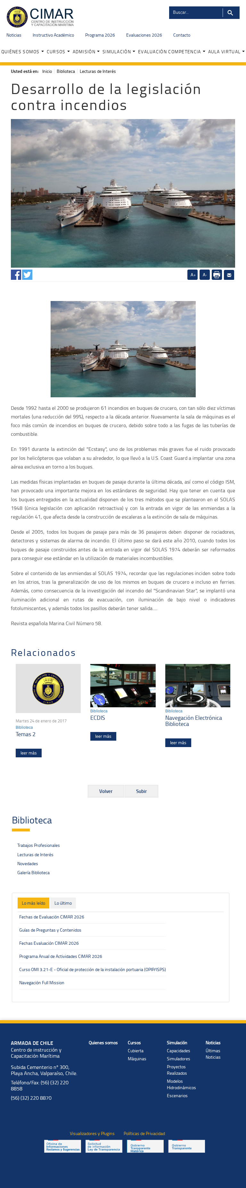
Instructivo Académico (53, 35)
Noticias (13, 35)
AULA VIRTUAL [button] (224, 51)
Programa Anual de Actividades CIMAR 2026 (60, 956)
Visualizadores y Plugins (92, 1133)
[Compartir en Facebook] (16, 273)
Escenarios (177, 1095)
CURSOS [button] (56, 51)
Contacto (181, 35)
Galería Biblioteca (33, 872)
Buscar (231, 12)
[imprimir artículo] (217, 275)
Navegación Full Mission (41, 982)
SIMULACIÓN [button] (116, 51)
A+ (193, 274)
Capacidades (178, 1050)
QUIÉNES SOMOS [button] (20, 51)
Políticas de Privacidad (144, 1133)
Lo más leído (33, 903)
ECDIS (97, 717)
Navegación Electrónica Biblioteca (193, 721)
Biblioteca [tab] (32, 819)
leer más (28, 753)
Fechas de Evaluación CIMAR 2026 (51, 917)
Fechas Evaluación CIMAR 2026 (49, 943)
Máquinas (137, 1058)
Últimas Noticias (213, 1053)
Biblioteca (66, 71)
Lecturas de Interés (98, 71)
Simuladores (178, 1058)
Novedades (27, 863)
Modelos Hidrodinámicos (181, 1084)
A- (205, 274)
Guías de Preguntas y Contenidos (50, 930)
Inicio (47, 71)
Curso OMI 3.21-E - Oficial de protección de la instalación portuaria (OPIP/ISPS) (92, 969)
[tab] (33, 903)
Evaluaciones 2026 (144, 35)
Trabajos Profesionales (38, 845)
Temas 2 (26, 734)
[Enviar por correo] (229, 275)
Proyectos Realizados (177, 1069)
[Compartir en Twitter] (27, 273)
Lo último (63, 903)
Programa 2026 (100, 35)
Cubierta (136, 1050)
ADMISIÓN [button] (84, 51)
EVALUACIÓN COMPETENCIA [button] (169, 51)
